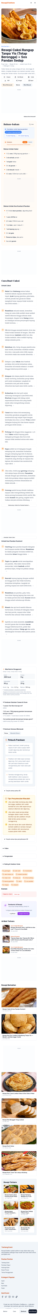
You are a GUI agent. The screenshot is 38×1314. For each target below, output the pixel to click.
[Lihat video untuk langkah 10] (14, 464)
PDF (8, 80)
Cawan (30, 142)
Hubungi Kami (5, 1267)
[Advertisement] (19, 102)
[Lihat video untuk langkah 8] (23, 425)
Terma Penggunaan (7, 1272)
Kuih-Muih (4, 1285)
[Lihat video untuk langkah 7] (13, 405)
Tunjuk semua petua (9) (13, 790)
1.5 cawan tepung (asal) (13, 132)
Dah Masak (20, 77)
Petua (6, 733)
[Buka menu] (35, 2)
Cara (14, 1311)
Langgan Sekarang (23, 913)
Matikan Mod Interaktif (30, 116)
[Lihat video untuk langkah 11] (17, 483)
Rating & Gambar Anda (12, 864)
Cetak (32, 77)
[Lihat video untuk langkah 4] (34, 355)
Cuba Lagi (16, 894)
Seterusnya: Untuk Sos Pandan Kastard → (19, 505)
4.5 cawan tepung (23, 135)
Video (6, 848)
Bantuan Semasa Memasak (13, 729)
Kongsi (20, 80)
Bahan (18, 85)
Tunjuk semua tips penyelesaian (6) (17, 839)
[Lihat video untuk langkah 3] (22, 340)
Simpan (8, 77)
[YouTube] (13, 1297)
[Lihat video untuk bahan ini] (29, 153)
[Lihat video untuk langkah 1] (19, 304)
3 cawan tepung (10, 135)
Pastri (3, 1288)
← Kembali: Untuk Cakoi (9, 537)
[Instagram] (9, 1297)
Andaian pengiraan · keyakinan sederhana (15, 689)
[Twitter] (6, 1297)
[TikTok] (17, 1297)
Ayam (3, 1281)
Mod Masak (27, 85)
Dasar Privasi (5, 1270)
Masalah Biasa (15, 733)
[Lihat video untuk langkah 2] (17, 323)
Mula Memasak (7, 85)
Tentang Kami (5, 1262)
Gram (25, 142)
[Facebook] (2, 1297)
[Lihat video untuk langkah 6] (34, 386)
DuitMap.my (23, 1304)
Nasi (2, 1283)
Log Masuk (12, 913)
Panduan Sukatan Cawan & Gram (15, 702)
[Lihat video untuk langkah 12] (31, 500)
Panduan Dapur (5, 1265)
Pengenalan (8, 856)
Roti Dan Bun (5, 46)
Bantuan (23, 1311)
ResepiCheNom (8, 3)
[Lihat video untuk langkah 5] (28, 369)
